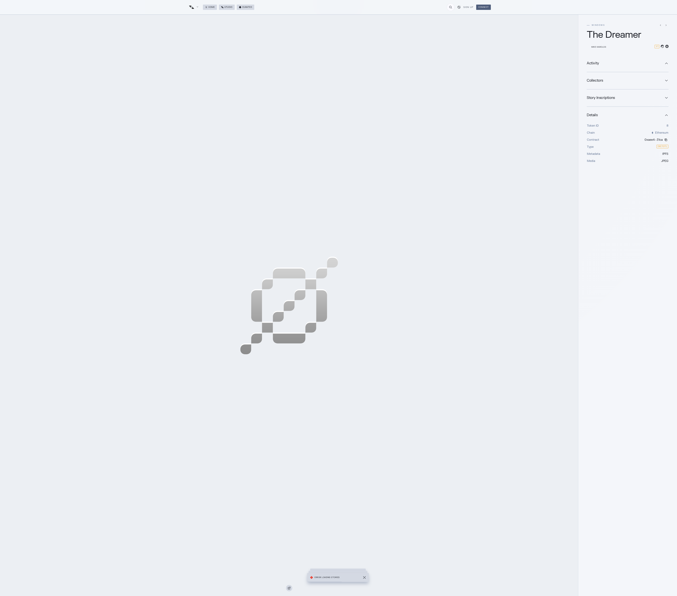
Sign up (468, 7)
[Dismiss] (364, 577)
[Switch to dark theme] (459, 7)
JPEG (664, 161)
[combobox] (451, 7)
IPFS (665, 154)
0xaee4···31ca (654, 140)
